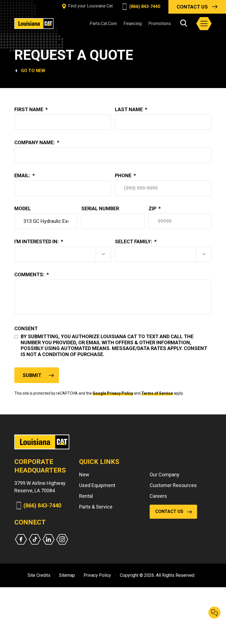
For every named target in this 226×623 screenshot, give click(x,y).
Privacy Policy (97, 575)
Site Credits (39, 575)
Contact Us (192, 7)
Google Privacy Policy (113, 393)
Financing (132, 23)
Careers (158, 496)
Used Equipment (97, 485)
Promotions (159, 23)
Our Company (164, 474)
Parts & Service (95, 507)
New (40, 70)
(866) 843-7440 (144, 6)
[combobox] (62, 254)
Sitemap (67, 575)
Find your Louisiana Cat (90, 6)
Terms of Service (157, 393)
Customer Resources (173, 485)
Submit (32, 375)
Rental (86, 496)
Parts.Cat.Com (103, 23)
